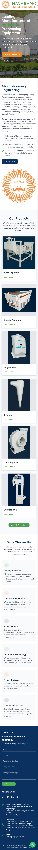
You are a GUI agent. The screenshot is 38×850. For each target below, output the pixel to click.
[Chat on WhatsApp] (33, 845)
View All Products (18, 525)
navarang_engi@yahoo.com (15, 837)
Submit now (8, 784)
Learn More (8, 161)
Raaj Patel (27, 847)
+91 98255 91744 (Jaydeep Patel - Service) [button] (20, 826)
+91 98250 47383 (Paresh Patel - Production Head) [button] (21, 829)
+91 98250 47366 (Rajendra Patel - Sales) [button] (20, 822)
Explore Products (11, 54)
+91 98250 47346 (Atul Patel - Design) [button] (18, 824)
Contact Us (8, 61)
